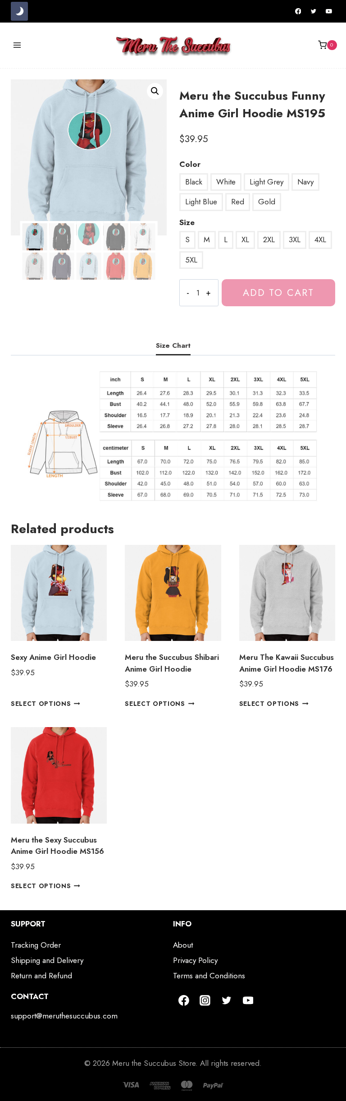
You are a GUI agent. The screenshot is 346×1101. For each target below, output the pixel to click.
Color (189, 164)
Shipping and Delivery (47, 960)
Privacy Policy (195, 960)
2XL (269, 239)
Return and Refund (41, 975)
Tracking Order (36, 945)
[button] (155, 91)
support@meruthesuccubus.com (64, 1015)
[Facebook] (298, 11)
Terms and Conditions (209, 975)
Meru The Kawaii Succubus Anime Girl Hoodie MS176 (286, 663)
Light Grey (266, 181)
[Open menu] (17, 45)
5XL (191, 259)
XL (245, 239)
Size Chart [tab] (173, 345)
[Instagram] (205, 1000)
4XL (320, 239)
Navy (305, 181)
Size (187, 222)
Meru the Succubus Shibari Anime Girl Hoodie (172, 663)
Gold (266, 201)
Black (193, 181)
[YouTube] (329, 11)
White (226, 181)
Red (237, 201)
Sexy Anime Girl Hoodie (53, 657)
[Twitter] (313, 11)
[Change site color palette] (19, 11)
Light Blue (201, 201)
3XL (294, 239)
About (183, 945)
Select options (41, 703)
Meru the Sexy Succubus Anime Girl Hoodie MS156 (57, 845)
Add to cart (278, 292)
